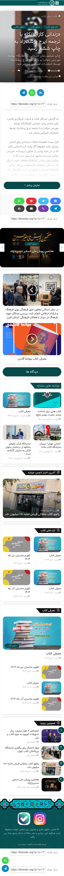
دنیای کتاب (46, 16)
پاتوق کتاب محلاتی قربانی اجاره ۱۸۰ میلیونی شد (21, 765)
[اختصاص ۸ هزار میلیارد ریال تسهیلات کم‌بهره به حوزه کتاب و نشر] (51, 736)
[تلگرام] (55, 208)
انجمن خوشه (19, 829)
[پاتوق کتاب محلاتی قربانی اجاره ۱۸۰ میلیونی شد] (51, 768)
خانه (56, 16)
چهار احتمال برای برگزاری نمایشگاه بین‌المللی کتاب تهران (22, 749)
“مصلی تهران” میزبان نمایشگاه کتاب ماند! (50, 445)
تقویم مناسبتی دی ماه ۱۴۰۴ (19, 557)
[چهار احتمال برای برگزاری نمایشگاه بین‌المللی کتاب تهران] (51, 753)
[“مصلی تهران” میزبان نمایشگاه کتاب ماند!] (47, 432)
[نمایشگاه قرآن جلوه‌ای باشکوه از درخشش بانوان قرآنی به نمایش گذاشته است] (17, 432)
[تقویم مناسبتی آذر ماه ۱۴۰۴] (16, 577)
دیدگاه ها (32, 371)
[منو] (57, 4)
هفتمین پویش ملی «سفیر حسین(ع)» (37, 514)
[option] (32, 498)
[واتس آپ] (19, 201)
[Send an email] (49, 70)
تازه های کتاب (52, 27)
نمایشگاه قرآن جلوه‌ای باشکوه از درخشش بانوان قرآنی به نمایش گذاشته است (18, 449)
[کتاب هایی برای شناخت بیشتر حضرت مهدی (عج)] (47, 400)
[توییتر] (43, 201)
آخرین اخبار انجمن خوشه (41, 472)
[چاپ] (19, 208)
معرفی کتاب (19, 27)
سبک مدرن (22, 844)
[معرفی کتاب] (17, 400)
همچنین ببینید (47, 723)
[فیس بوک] (55, 201)
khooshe (54, 70)
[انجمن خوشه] (46, 3)
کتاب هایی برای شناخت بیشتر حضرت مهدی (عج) (48, 413)
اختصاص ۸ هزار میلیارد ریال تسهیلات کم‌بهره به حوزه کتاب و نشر (23, 734)
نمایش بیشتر (33, 185)
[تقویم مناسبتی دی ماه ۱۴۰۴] (16, 544)
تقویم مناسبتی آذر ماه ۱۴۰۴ (19, 590)
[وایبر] (43, 208)
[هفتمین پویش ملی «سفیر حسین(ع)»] (51, 784)
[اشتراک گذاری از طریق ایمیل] (31, 208)
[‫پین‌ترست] (31, 201)
